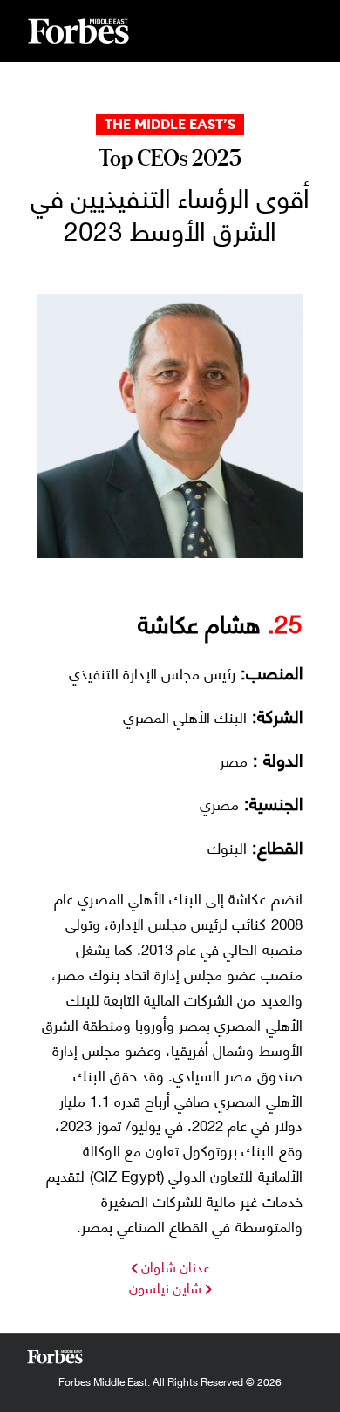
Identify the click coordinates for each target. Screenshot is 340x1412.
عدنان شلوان (174, 1265)
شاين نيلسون (165, 1286)
